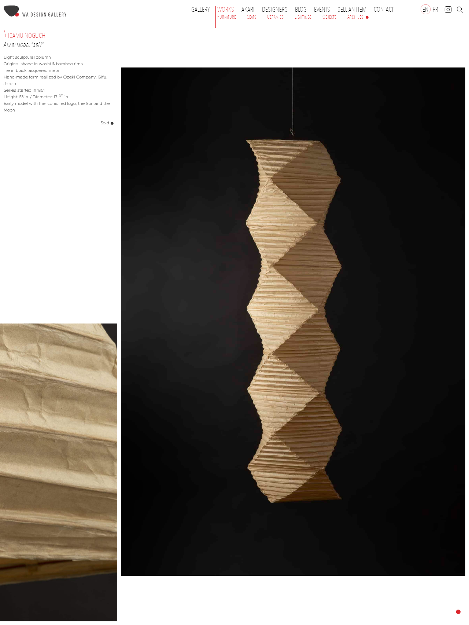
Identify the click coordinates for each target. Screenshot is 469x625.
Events (322, 9)
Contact (384, 9)
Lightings (303, 17)
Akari (248, 9)
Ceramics (275, 17)
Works (225, 9)
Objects (329, 17)
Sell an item (351, 9)
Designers (275, 9)
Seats (251, 17)
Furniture (226, 17)
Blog (301, 9)
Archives (355, 17)
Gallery (200, 9)
